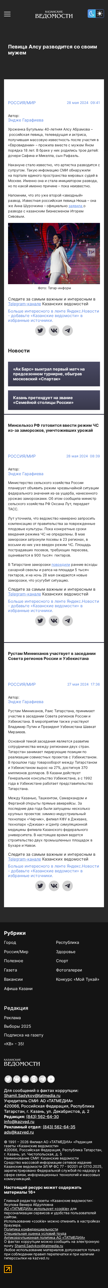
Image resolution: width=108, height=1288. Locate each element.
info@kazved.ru (19, 1121)
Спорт (62, 960)
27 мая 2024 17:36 (83, 684)
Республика (67, 942)
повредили (60, 564)
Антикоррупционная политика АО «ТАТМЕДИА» (44, 1237)
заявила (76, 206)
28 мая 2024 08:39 (83, 456)
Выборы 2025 (17, 1026)
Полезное (13, 960)
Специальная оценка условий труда (35, 1233)
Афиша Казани (18, 988)
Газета (10, 969)
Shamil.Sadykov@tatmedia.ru (32, 1095)
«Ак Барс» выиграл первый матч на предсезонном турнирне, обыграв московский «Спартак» (49, 374)
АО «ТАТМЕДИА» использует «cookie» (36, 1208)
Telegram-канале (24, 303)
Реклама (12, 1017)
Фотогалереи (69, 969)
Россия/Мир (22, 102)
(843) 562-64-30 (42, 1116)
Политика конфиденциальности (31, 1229)
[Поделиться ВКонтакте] (54, 330)
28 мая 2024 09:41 (83, 103)
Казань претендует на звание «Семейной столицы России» (43, 400)
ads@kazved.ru (19, 1132)
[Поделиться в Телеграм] (67, 330)
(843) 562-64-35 (59, 1126)
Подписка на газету (23, 1034)
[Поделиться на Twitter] (40, 330)
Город (10, 942)
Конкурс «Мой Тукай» (77, 979)
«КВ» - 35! (14, 1043)
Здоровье (65, 951)
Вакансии (13, 979)
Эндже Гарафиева (25, 120)
